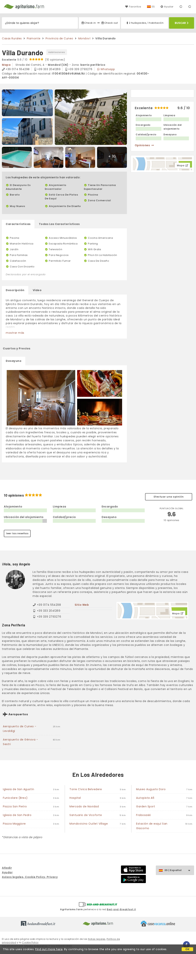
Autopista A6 (145, 798)
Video (37, 290)
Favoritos (135, 6)
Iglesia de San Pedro (17, 815)
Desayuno (13, 361)
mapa (6, 65)
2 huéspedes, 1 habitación (146, 23)
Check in (90, 23)
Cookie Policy (30, 942)
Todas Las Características (59, 224)
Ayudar (169, 6)
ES (153, 6)
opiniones (142, 145)
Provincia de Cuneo (59, 38)
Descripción (15, 290)
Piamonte (34, 38)
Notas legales (96, 939)
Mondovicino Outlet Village (88, 824)
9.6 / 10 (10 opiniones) (33, 60)
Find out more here (49, 949)
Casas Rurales (12, 38)
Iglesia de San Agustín (18, 789)
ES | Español (173, 870)
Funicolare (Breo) (15, 798)
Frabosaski (143, 815)
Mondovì (84, 38)
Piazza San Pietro (15, 806)
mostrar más (15, 333)
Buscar (180, 23)
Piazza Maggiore (14, 824)
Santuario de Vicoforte (85, 815)
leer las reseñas (17, 533)
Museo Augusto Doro (151, 789)
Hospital (75, 798)
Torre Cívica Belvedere (85, 789)
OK (187, 949)
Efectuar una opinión (169, 497)
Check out (111, 23)
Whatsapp (107, 69)
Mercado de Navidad (84, 806)
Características (18, 224)
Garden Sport (145, 806)
